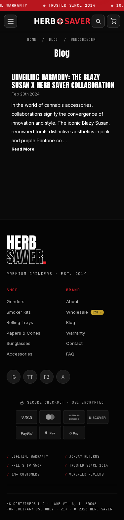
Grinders (15, 301)
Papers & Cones (23, 333)
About (72, 301)
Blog (70, 322)
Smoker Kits (19, 312)
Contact (74, 343)
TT (30, 377)
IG (14, 377)
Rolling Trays (20, 322)
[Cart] (113, 21)
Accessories (19, 354)
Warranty (75, 333)
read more (23, 149)
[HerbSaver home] (62, 21)
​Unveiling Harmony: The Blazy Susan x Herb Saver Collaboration (63, 81)
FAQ (70, 354)
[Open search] (98, 21)
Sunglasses (18, 343)
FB (47, 377)
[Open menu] (10, 21)
